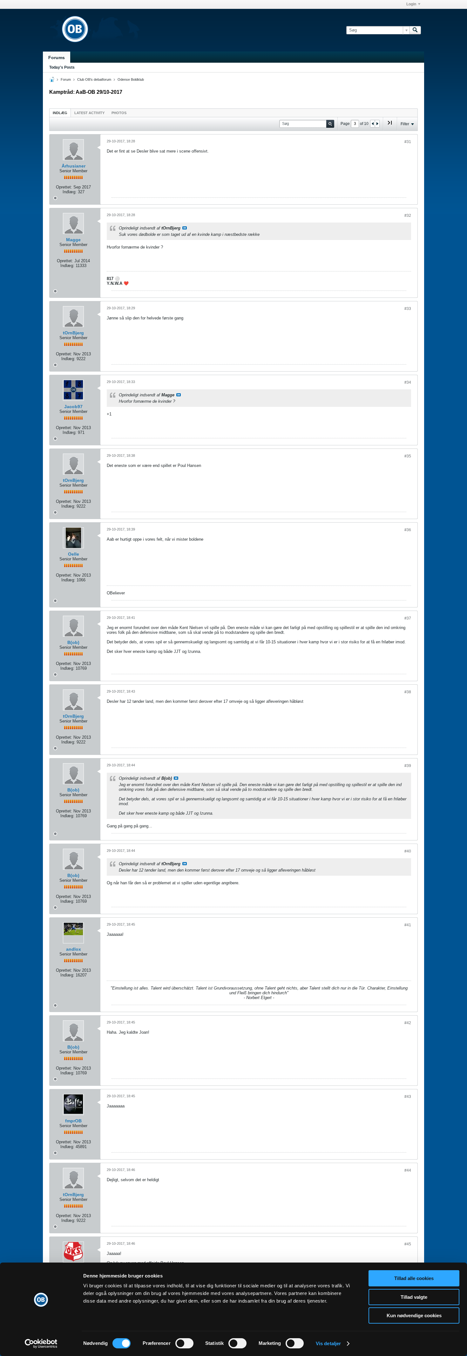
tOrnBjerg (73, 332)
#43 (407, 1096)
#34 (407, 382)
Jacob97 (73, 406)
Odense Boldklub (131, 79)
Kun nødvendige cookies (414, 1315)
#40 (407, 851)
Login (411, 4)
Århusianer (73, 165)
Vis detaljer (328, 1343)
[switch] (184, 1343)
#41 (407, 925)
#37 (407, 618)
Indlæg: (70, 191)
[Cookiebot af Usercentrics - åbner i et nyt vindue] (41, 1343)
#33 (407, 308)
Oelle (73, 554)
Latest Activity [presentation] (89, 113)
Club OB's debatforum (94, 79)
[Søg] (415, 30)
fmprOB (73, 1120)
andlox (73, 949)
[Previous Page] (372, 123)
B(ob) (73, 642)
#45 (407, 1244)
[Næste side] (377, 123)
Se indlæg (184, 227)
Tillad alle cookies (414, 1278)
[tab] (60, 112)
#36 (407, 530)
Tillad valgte (414, 1297)
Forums (56, 57)
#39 (407, 766)
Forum (66, 79)
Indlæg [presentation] (60, 113)
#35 (407, 456)
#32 (407, 215)
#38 (407, 692)
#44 (407, 1170)
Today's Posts (62, 67)
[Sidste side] (390, 125)
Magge (73, 239)
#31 (407, 142)
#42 (407, 1023)
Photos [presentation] (119, 113)
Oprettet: (64, 187)
